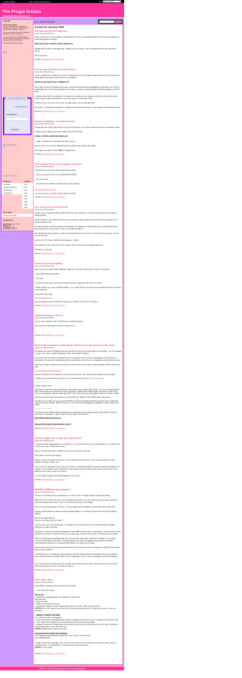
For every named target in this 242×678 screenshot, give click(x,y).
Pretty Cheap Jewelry (9, 144)
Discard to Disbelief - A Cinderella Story (55, 121)
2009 (25, 199)
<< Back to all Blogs (9, 1)
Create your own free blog (42, 1)
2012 (25, 190)
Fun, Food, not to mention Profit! (51, 207)
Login (31, 1)
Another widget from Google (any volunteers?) (58, 438)
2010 (25, 196)
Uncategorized (7, 193)
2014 (25, 184)
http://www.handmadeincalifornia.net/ (48, 371)
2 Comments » (59, 59)
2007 (25, 204)
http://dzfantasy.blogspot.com (45, 190)
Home (36, 22)
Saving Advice (80, 668)
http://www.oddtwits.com (43, 298)
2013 (25, 187)
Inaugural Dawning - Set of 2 (49, 315)
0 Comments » (60, 197)
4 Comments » (59, 154)
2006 (25, 207)
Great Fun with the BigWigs (48, 263)
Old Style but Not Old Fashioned (51, 31)
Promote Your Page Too (10, 176)
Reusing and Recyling (10, 187)
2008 (25, 201)
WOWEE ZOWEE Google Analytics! (52, 489)
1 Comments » (60, 253)
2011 (25, 193)
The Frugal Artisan (58, 668)
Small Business (8, 190)
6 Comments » (60, 111)
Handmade (6, 184)
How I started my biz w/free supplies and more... (59, 164)
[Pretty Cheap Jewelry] (10, 174)
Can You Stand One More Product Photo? (55, 69)
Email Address (12, 114)
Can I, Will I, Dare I (44, 580)
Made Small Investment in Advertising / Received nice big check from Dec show (74, 345)
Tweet (5, 52)
